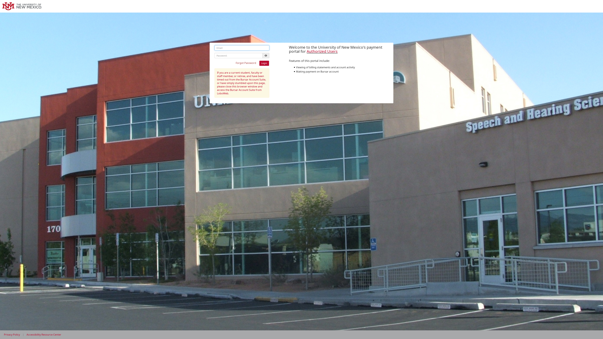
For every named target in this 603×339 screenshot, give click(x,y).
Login (264, 63)
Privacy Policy (12, 334)
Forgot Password (246, 63)
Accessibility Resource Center (44, 334)
